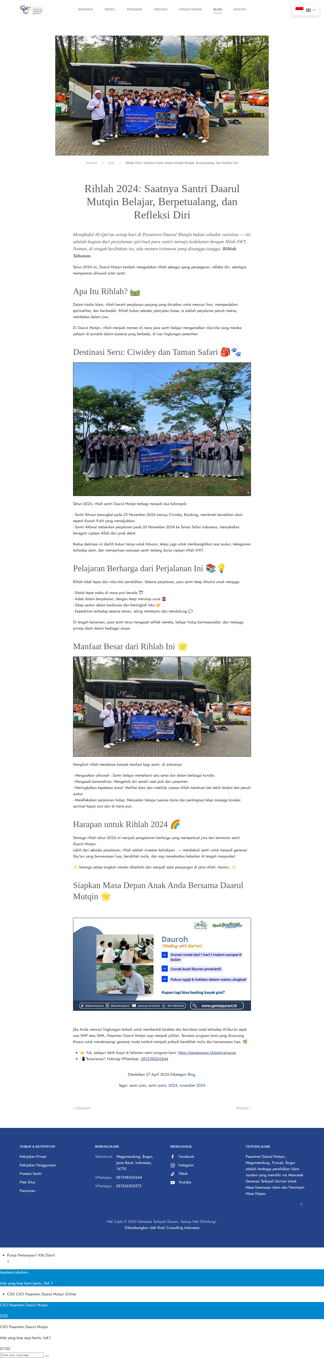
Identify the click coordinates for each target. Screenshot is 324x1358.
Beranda (85, 9)
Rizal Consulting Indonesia (178, 1227)
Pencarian (27, 1190)
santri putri (138, 1085)
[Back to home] (31, 9)
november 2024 (192, 1085)
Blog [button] (217, 9)
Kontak (240, 9)
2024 (172, 1085)
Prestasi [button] (160, 9)
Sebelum (83, 1108)
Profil (110, 9)
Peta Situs (27, 1182)
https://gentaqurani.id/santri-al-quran (207, 1052)
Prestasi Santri (31, 1173)
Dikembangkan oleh (140, 1227)
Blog (191, 1074)
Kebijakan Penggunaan (38, 1165)
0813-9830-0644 (154, 1058)
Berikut (242, 1108)
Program (134, 9)
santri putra (157, 1085)
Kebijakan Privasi (33, 1156)
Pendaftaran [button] (190, 9)
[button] (301, 1205)
